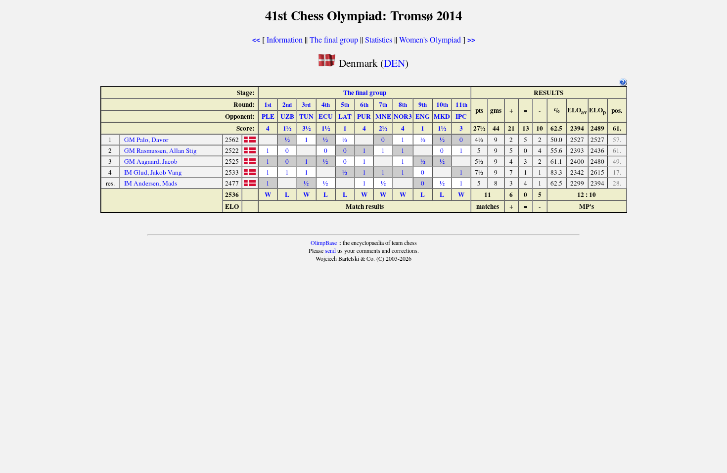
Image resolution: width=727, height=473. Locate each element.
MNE (383, 116)
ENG (422, 116)
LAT (345, 116)
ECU (325, 116)
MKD (442, 116)
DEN (394, 62)
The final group (334, 39)
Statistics (378, 39)
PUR (364, 116)
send (330, 250)
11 (461, 104)
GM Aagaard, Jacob (151, 161)
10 (442, 104)
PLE (268, 116)
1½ (287, 128)
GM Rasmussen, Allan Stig (160, 150)
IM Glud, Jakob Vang (153, 172)
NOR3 (403, 116)
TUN (306, 116)
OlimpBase (324, 242)
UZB (287, 116)
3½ (306, 128)
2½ (383, 128)
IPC (461, 116)
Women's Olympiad (430, 39)
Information (285, 39)
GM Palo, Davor (146, 139)
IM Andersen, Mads (150, 183)
